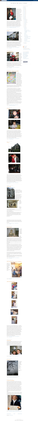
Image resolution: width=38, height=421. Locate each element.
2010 (24, 16)
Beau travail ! (8, 7)
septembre (25, 22)
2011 (24, 15)
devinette (8, 30)
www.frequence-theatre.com (26, 58)
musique (21, 411)
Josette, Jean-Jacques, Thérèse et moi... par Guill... (27, 37)
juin (24, 25)
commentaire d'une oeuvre (12, 27)
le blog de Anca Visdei (19, 3)
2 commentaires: (16, 182)
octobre (25, 21)
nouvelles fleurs (9, 340)
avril (24, 27)
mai (24, 26)
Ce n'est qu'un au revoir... (10, 51)
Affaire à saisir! (9, 186)
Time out (8, 142)
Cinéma (14, 411)
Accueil (14, 413)
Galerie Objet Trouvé (25, 54)
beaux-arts (10, 258)
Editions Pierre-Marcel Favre (26, 53)
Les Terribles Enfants (25, 56)
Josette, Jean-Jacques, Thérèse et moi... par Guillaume (14, 261)
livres (10, 356)
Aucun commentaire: (17, 47)
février (25, 43)
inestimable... (8, 108)
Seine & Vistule (24, 57)
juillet (25, 24)
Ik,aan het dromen (9, 227)
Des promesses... (9, 359)
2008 (24, 18)
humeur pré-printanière (12, 105)
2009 (24, 17)
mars (24, 42)
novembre (25, 20)
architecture (11, 411)
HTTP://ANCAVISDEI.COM (26, 52)
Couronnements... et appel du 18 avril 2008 (12, 71)
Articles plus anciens (20, 413)
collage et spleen (17, 411)
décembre (25, 19)
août (24, 23)
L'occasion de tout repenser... (11, 380)
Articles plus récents (9, 413)
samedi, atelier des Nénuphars (11, 281)
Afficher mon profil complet (26, 49)
